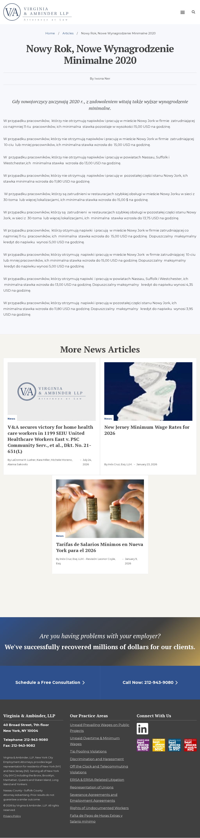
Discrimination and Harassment (97, 759)
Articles (67, 33)
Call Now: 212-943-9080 (148, 682)
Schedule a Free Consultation (47, 682)
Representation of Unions (91, 787)
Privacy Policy (12, 816)
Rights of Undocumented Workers (99, 808)
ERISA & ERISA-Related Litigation (97, 780)
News (11, 418)
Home (50, 33)
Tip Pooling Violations (88, 751)
